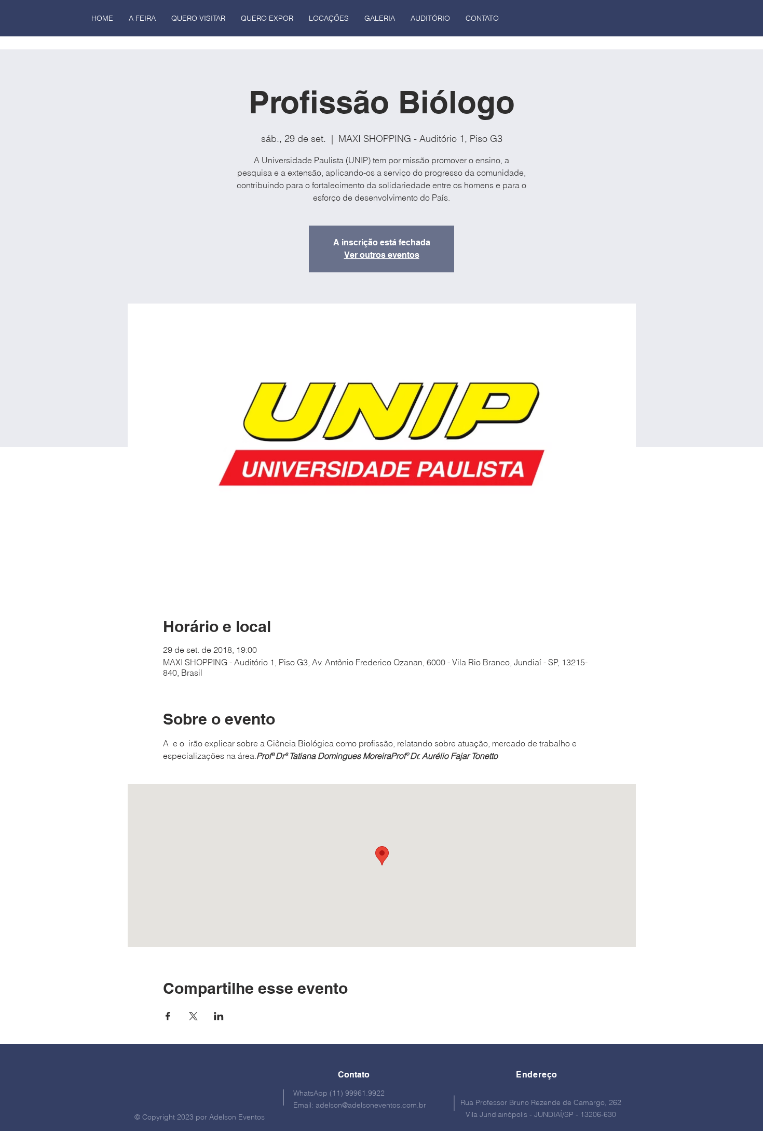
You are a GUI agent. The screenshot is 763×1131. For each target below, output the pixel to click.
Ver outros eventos (381, 255)
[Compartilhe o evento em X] (193, 1016)
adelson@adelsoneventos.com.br (371, 1105)
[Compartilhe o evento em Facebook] (168, 1016)
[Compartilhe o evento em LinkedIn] (219, 1016)
